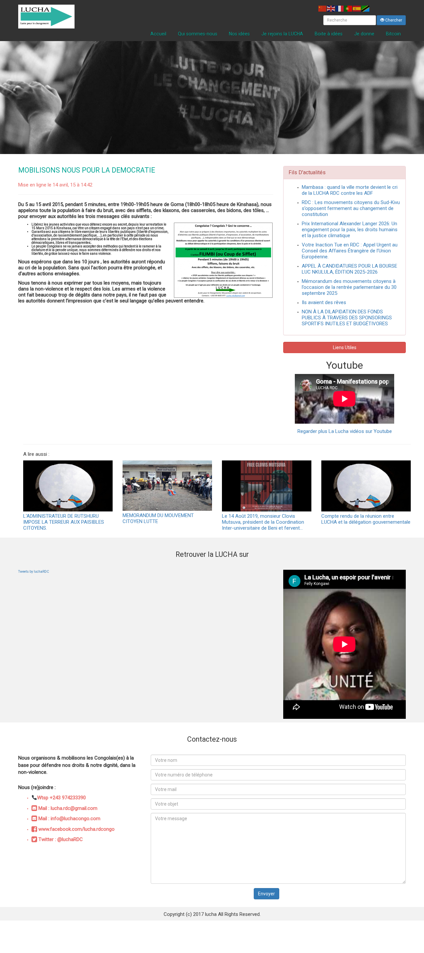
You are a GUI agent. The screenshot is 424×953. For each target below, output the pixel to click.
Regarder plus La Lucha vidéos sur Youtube (344, 431)
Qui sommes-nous (197, 33)
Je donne (364, 33)
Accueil (158, 33)
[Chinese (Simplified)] (322, 8)
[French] (340, 8)
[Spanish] (357, 8)
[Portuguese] (348, 8)
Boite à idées (329, 33)
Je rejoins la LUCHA (282, 33)
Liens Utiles (344, 347)
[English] (331, 8)
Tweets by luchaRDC (33, 571)
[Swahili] (365, 8)
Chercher (393, 20)
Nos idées (239, 33)
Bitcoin (393, 33)
